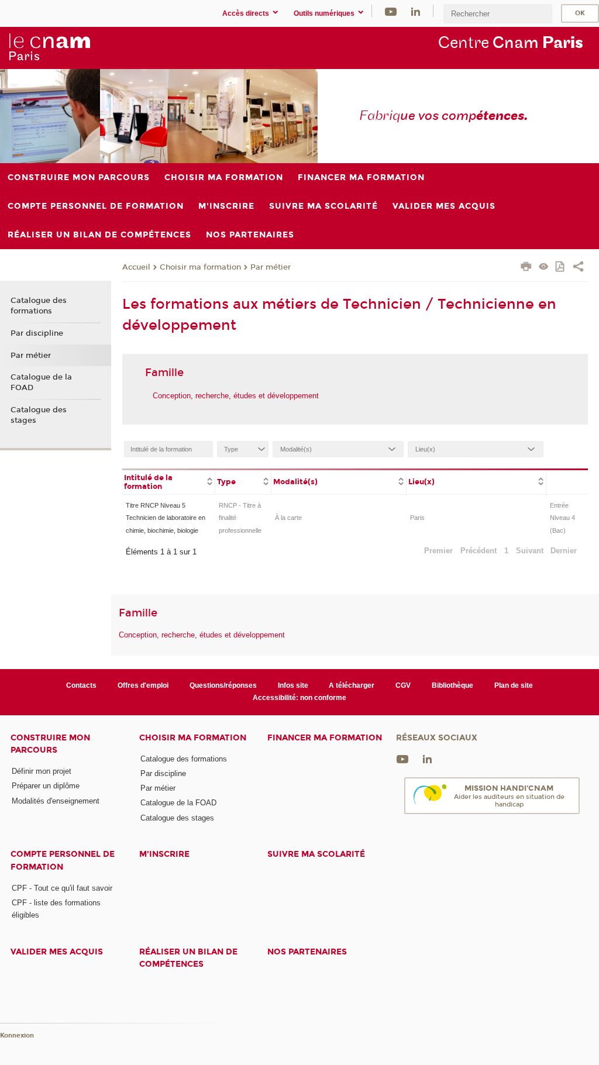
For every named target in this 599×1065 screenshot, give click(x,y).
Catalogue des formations (39, 306)
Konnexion (17, 1035)
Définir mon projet (41, 771)
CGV (403, 685)
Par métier (270, 267)
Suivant (529, 550)
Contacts (81, 685)
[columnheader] (168, 481)
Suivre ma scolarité (316, 854)
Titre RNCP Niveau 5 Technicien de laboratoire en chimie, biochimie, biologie (165, 518)
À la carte (288, 517)
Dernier (563, 550)
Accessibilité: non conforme (299, 698)
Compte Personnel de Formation (63, 860)
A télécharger (351, 685)
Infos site (293, 685)
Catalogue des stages (39, 415)
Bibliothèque (452, 685)
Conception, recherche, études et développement (236, 395)
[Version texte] (544, 267)
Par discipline (37, 333)
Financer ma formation (324, 738)
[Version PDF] (561, 267)
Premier (438, 550)
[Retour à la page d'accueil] (49, 47)
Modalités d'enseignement (55, 801)
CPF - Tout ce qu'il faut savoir (62, 888)
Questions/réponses (223, 685)
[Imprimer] (526, 268)
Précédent (478, 550)
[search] (497, 13)
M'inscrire (164, 854)
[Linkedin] (416, 10)
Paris (417, 517)
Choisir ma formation (200, 267)
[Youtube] (390, 10)
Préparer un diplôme (46, 785)
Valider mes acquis (57, 952)
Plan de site (513, 685)
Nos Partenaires (307, 952)
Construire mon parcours (50, 744)
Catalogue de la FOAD (41, 382)
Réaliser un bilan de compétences (188, 958)
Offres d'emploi (143, 685)
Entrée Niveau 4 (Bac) (562, 518)
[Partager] (578, 268)
